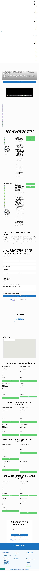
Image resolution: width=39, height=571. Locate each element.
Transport (5, 280)
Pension (5, 281)
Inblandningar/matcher (7, 278)
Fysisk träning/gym (7, 279)
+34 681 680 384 (20, 318)
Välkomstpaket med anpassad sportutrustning (11, 284)
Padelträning (6, 277)
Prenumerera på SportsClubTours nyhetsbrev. (11, 293)
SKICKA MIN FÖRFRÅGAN (19, 296)
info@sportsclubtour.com (7, 558)
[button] (19, 95)
